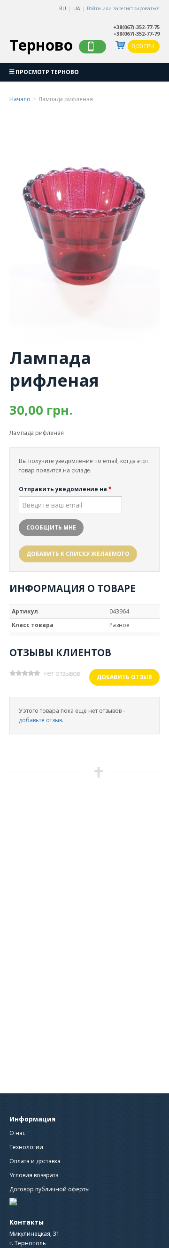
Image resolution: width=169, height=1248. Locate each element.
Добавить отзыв (124, 677)
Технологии (26, 1147)
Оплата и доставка (35, 1161)
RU (62, 8)
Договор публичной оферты (49, 1189)
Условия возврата (34, 1175)
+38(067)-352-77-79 (136, 33)
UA (76, 8)
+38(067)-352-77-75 (136, 27)
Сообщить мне (51, 527)
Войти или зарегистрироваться (123, 8)
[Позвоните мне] (92, 46)
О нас (17, 1133)
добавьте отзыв (40, 720)
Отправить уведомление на (65, 489)
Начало (20, 99)
